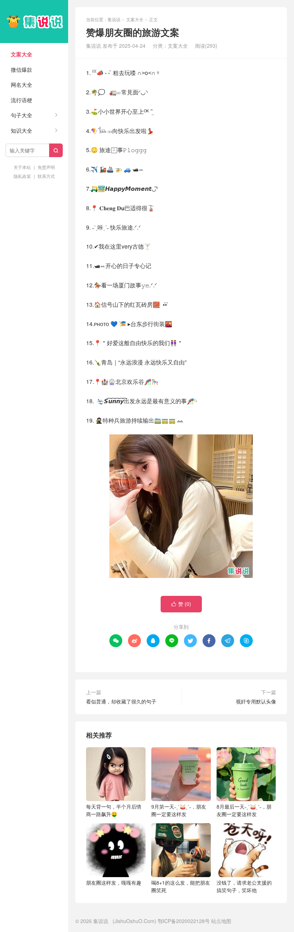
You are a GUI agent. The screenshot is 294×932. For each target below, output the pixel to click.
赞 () (181, 603)
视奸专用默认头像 (256, 701)
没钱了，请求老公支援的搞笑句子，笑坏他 (244, 886)
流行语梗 (21, 100)
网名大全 (21, 84)
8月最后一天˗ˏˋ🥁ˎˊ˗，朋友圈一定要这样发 (244, 810)
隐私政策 (22, 176)
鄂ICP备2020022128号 (184, 920)
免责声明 (46, 167)
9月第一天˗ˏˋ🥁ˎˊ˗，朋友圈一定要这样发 (178, 810)
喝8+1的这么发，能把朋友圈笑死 (180, 886)
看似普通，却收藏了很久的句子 (121, 701)
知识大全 (21, 130)
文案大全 (21, 54)
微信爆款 (21, 69)
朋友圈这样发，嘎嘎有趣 (113, 882)
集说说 (34, 21)
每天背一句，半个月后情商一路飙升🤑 (113, 810)
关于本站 (22, 167)
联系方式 (46, 176)
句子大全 (21, 115)
